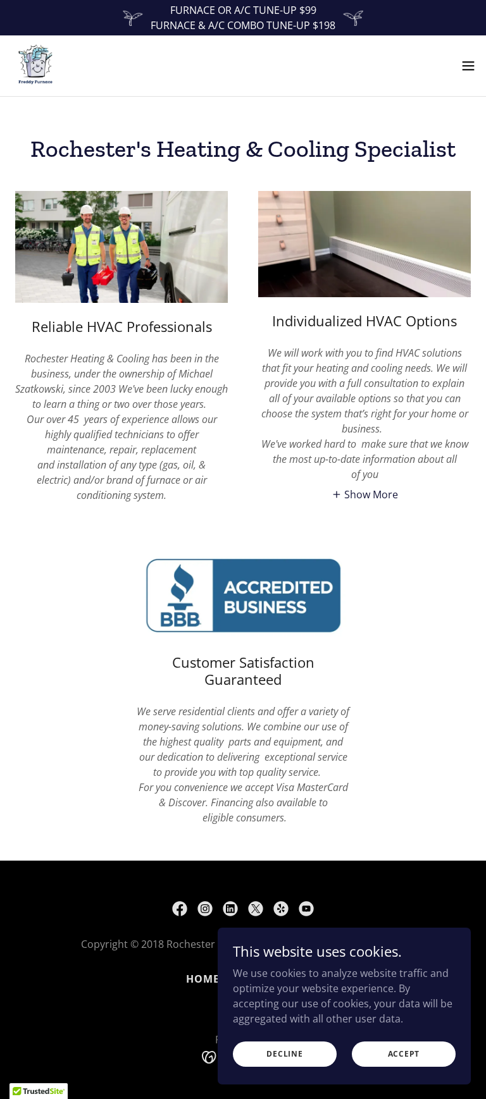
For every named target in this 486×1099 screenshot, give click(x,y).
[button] (468, 65)
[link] (35, 65)
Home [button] (203, 979)
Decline (284, 1053)
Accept (404, 1053)
